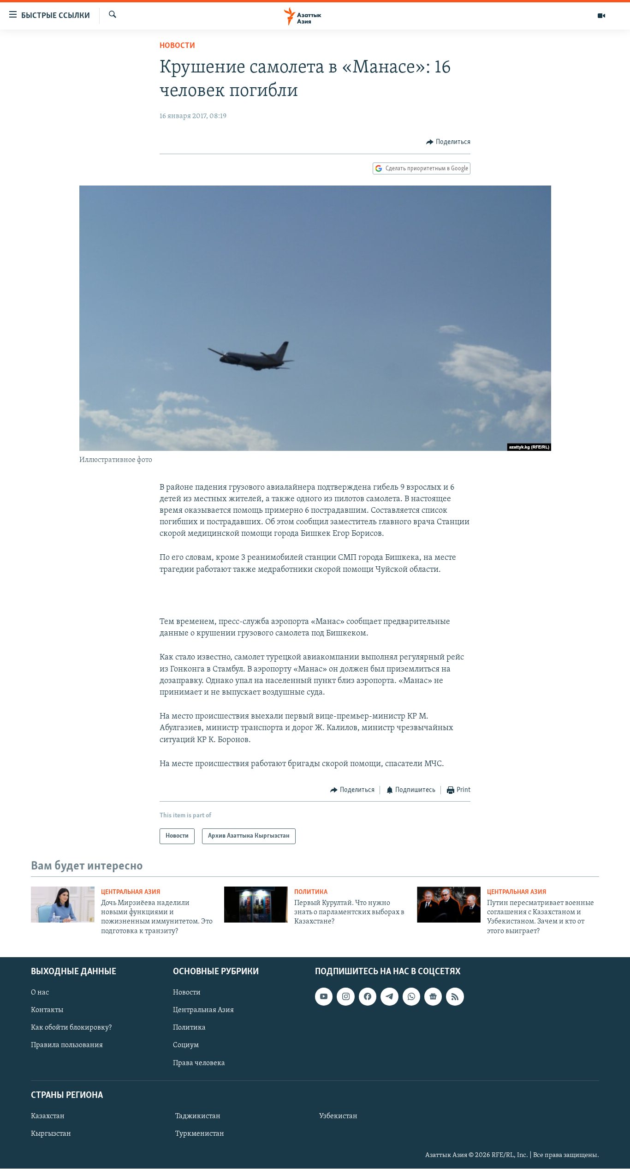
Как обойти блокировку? (71, 1028)
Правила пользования (67, 1045)
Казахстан (48, 1116)
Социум (186, 1045)
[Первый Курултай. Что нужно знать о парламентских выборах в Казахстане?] (256, 905)
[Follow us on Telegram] (389, 996)
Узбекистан (338, 1116)
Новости (177, 46)
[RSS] (455, 996)
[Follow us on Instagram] (345, 996)
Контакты (47, 1010)
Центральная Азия (130, 892)
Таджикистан (197, 1116)
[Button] (448, 142)
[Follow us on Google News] (433, 996)
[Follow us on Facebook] (367, 996)
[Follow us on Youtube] (324, 996)
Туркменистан (199, 1134)
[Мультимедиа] (601, 15)
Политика (310, 892)
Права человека (199, 1063)
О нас (40, 992)
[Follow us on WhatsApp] (411, 996)
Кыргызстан (51, 1134)
